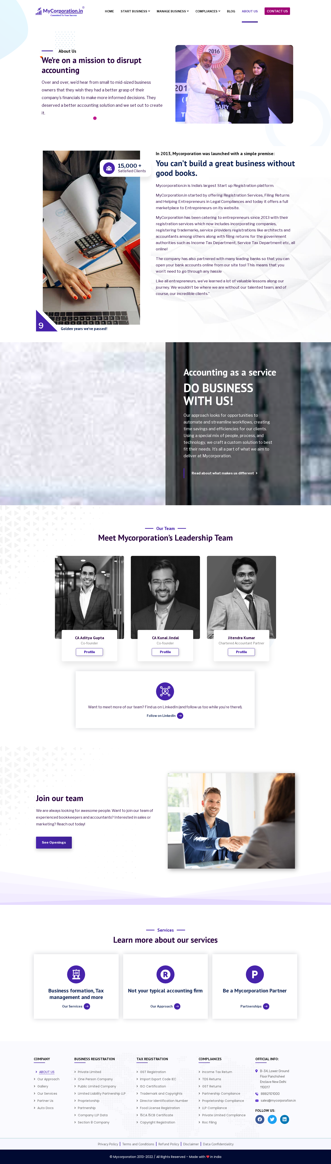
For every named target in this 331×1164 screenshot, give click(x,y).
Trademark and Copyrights (161, 1093)
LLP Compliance (214, 1108)
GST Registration (153, 1072)
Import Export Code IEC (158, 1079)
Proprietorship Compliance (223, 1100)
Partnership (87, 1108)
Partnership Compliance (221, 1093)
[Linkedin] (284, 1119)
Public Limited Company (97, 1086)
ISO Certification (153, 1086)
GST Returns (211, 1086)
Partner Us (45, 1100)
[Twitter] (272, 1119)
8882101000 (270, 1094)
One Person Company (95, 1079)
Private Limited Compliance (224, 1115)
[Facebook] (259, 1119)
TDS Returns (211, 1079)
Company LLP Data (93, 1115)
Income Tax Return (217, 1072)
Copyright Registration (157, 1122)
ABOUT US (46, 1072)
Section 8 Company (93, 1122)
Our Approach (48, 1079)
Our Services (47, 1093)
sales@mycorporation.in (278, 1101)
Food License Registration (160, 1108)
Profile (89, 652)
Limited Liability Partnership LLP (102, 1093)
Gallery (42, 1086)
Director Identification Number (164, 1100)
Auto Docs (45, 1108)
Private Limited (89, 1072)
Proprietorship (89, 1100)
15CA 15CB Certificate (156, 1115)
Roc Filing (209, 1122)
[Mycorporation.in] (59, 11)
